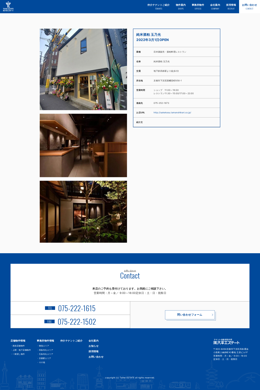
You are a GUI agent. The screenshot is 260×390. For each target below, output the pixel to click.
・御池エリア (43, 346)
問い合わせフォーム (189, 314)
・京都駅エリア (44, 358)
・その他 (41, 362)
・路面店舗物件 (18, 346)
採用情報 (94, 351)
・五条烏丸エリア (45, 354)
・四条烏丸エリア (45, 350)
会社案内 (94, 340)
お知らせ (94, 345)
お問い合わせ (96, 356)
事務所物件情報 (45, 340)
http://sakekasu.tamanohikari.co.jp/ (172, 112)
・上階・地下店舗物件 (21, 350)
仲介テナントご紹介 (71, 340)
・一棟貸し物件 (18, 354)
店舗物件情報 (18, 340)
